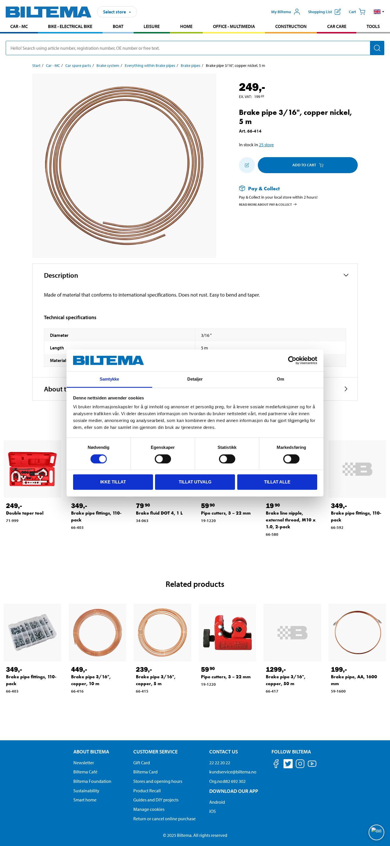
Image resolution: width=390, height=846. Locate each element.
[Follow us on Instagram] (300, 764)
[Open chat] (376, 832)
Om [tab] (280, 379)
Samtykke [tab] (109, 379)
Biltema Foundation (92, 781)
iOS (212, 811)
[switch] (163, 458)
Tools (373, 26)
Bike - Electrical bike (70, 26)
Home (186, 26)
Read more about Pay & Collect (265, 204)
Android (217, 802)
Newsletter (83, 762)
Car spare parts (78, 65)
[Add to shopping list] (247, 165)
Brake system (108, 65)
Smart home (85, 800)
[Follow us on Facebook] (276, 764)
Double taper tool (24, 513)
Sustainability (86, 790)
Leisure (152, 26)
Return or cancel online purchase (164, 818)
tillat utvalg (195, 481)
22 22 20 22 (219, 762)
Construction (291, 26)
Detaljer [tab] (195, 379)
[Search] (377, 48)
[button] (379, 12)
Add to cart (304, 164)
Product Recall (147, 790)
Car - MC (19, 26)
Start (36, 65)
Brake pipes (190, 65)
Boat (118, 26)
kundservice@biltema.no (232, 772)
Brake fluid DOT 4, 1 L (159, 513)
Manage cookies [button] (148, 809)
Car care (336, 26)
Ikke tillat (113, 481)
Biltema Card (145, 772)
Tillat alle (277, 481)
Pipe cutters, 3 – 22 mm (226, 513)
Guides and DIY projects (155, 800)
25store (266, 144)
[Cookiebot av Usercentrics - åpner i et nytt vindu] (292, 360)
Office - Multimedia (234, 26)
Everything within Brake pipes (150, 65)
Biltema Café (85, 772)
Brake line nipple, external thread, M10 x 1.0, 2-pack (290, 520)
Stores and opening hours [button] (157, 781)
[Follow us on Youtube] (312, 766)
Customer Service (155, 751)
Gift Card (141, 762)
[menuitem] (19, 27)
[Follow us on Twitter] (288, 764)
